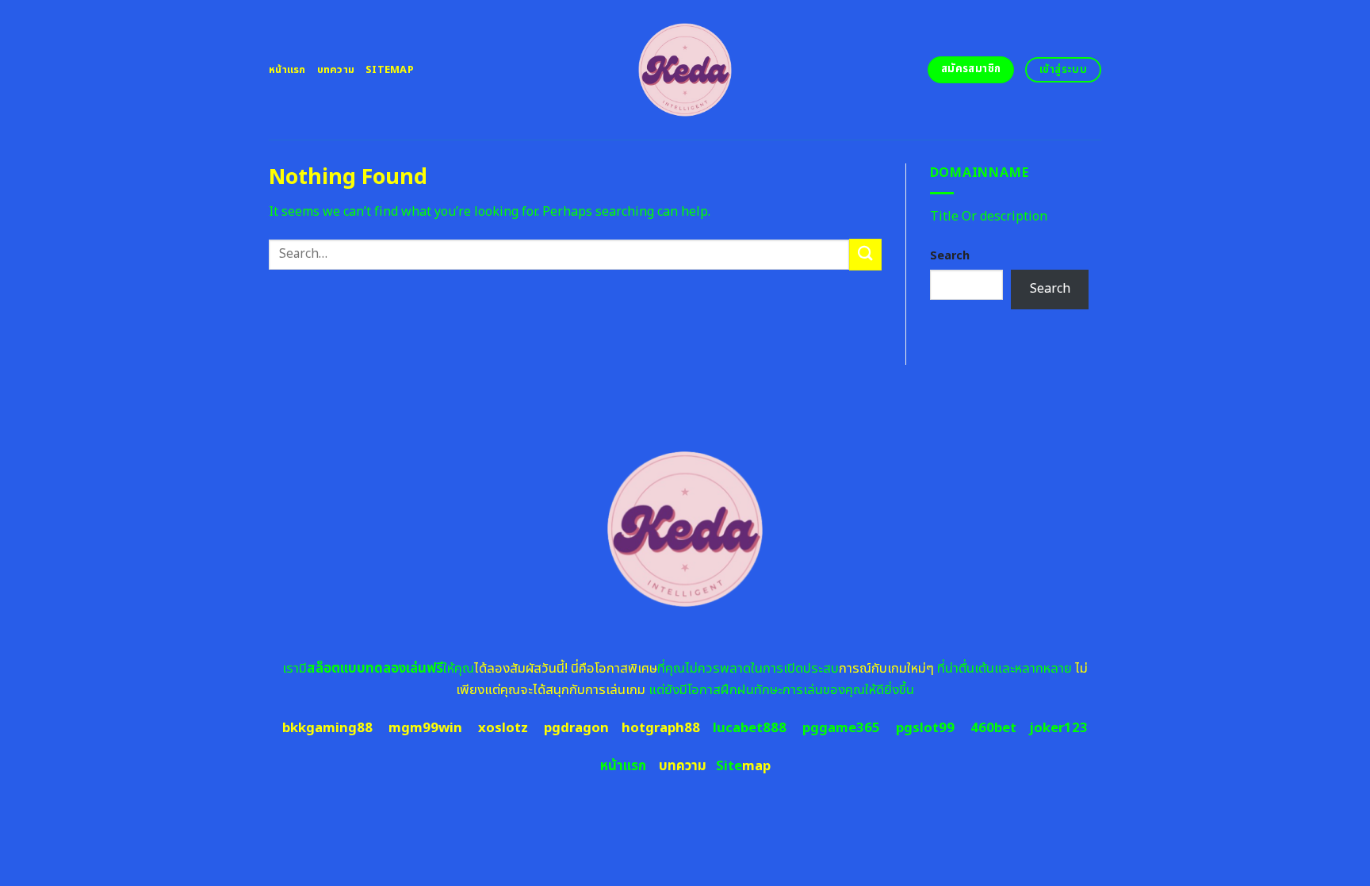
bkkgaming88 (327, 728)
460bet (993, 728)
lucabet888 (749, 728)
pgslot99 (925, 728)
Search (950, 255)
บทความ (336, 70)
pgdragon (576, 728)
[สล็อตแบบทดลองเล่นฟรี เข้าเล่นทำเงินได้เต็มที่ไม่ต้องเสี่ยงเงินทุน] (685, 70)
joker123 (1058, 728)
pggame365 (841, 728)
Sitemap (389, 70)
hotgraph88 (661, 728)
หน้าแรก (287, 70)
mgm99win (425, 728)
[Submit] (865, 254)
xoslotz (503, 728)
